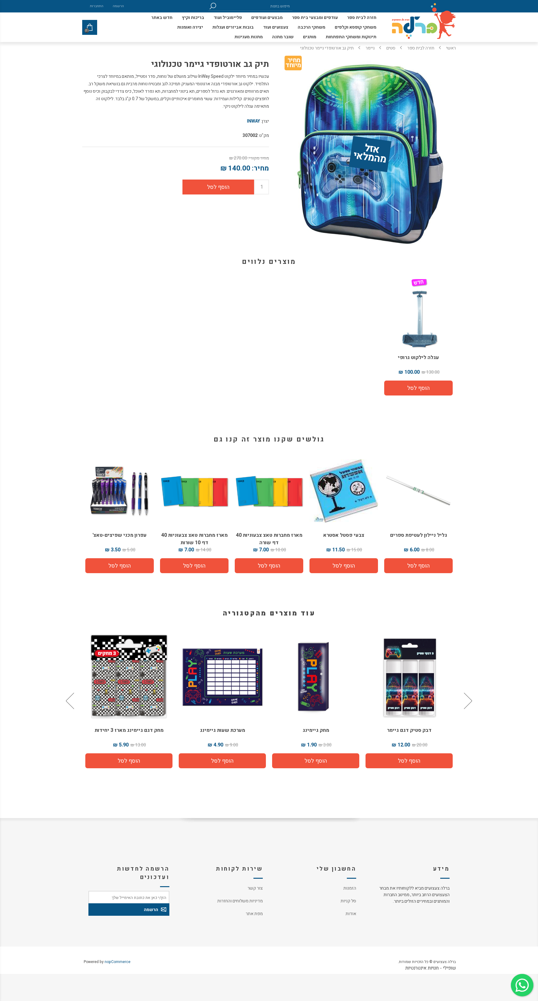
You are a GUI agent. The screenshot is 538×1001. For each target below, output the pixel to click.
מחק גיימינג (409, 730)
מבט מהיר (409, 674)
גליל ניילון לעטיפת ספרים (418, 535)
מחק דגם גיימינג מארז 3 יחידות (222, 730)
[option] (409, 700)
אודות (351, 913)
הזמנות (349, 888)
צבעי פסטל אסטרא (343, 535)
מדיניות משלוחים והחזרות (240, 901)
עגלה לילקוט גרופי (418, 357)
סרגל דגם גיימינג (129, 730)
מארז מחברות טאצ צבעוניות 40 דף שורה (269, 538)
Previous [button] (467, 700)
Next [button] (71, 700)
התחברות (96, 6)
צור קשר (255, 888)
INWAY (253, 121)
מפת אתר (254, 913)
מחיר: (260, 168)
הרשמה (118, 6)
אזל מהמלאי (369, 154)
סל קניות (348, 901)
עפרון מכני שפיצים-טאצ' (119, 535)
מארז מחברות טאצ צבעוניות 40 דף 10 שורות (194, 538)
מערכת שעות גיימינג (315, 730)
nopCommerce (117, 962)
